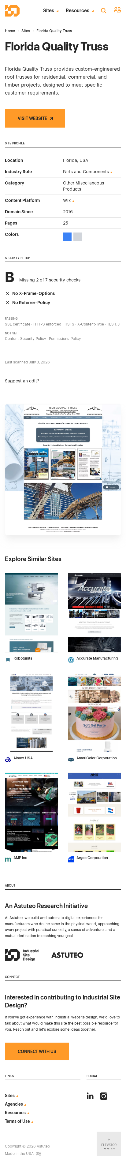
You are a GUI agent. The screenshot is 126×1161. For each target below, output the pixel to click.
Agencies (14, 1104)
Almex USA (23, 758)
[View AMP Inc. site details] (31, 812)
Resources (77, 10)
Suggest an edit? (22, 380)
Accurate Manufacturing (97, 658)
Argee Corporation (92, 858)
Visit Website (32, 118)
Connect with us (37, 1051)
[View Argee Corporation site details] (94, 812)
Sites (48, 10)
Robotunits (22, 658)
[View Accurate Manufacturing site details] (94, 612)
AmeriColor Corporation (96, 758)
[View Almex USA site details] (31, 712)
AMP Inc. (20, 858)
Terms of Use (17, 1121)
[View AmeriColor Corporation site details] (94, 712)
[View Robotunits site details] (31, 612)
